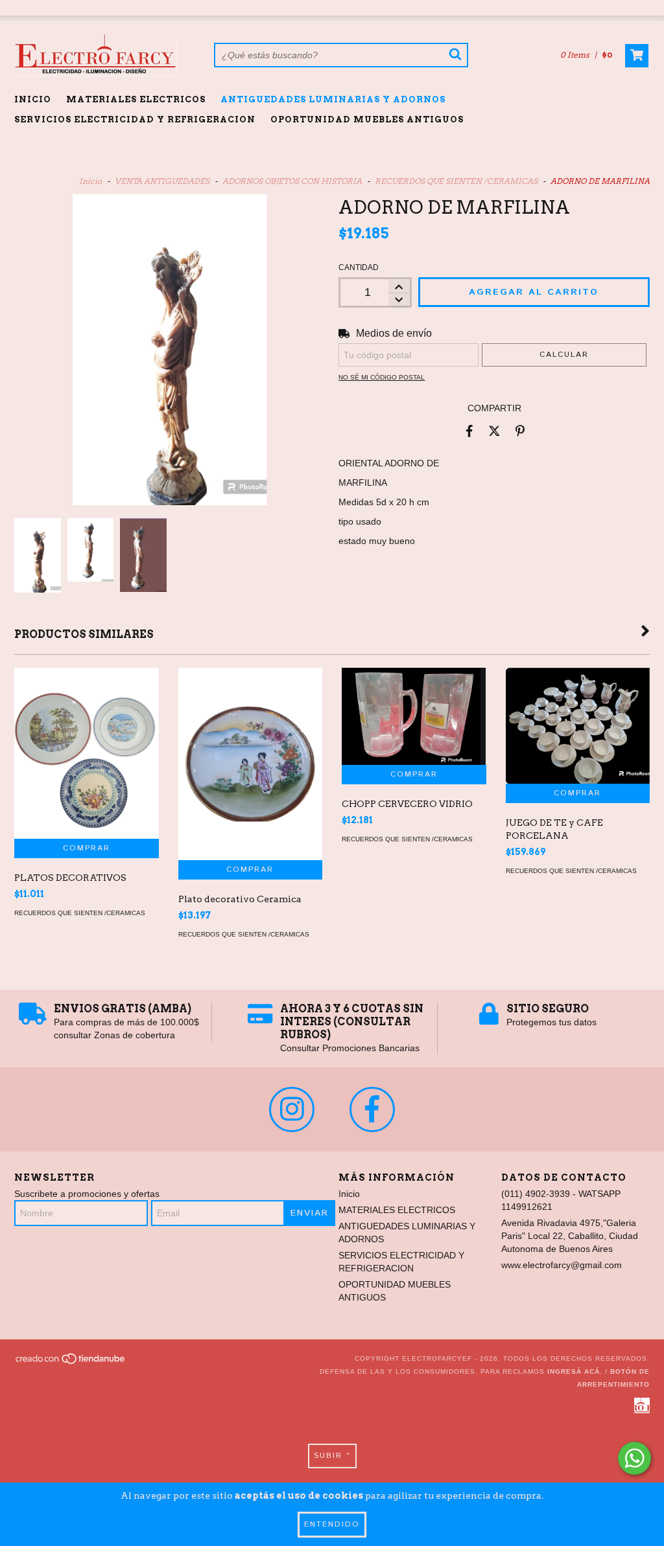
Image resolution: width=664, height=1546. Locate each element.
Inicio (32, 99)
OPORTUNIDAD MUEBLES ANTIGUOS (367, 119)
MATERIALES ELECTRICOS (136, 99)
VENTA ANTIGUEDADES (162, 181)
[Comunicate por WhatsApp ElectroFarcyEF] (634, 1458)
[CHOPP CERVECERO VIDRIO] (414, 716)
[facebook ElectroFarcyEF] (372, 1109)
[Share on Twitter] (494, 431)
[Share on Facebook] (469, 431)
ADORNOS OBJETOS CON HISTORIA (292, 181)
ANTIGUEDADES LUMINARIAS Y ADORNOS (332, 99)
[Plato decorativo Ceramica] (250, 764)
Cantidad (358, 267)
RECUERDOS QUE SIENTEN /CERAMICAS (456, 181)
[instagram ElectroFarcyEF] (291, 1109)
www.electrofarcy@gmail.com (561, 1265)
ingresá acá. (574, 1371)
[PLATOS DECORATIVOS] (86, 753)
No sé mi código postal (381, 377)
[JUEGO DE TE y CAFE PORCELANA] (578, 726)
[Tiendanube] (71, 1362)
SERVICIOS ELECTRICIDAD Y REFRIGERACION (134, 119)
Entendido (332, 1524)
